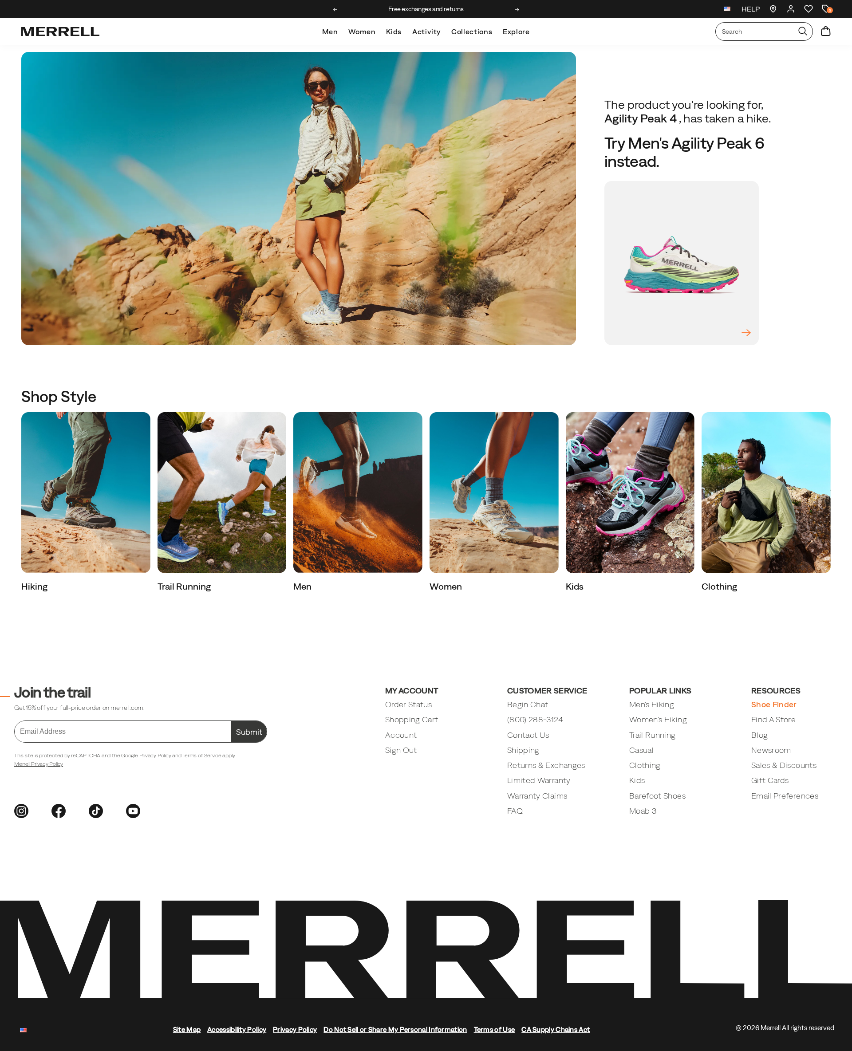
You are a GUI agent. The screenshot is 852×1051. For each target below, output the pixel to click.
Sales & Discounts (783, 765)
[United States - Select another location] (727, 10)
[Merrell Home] (60, 31)
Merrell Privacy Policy (38, 764)
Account (401, 735)
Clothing (720, 586)
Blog (759, 735)
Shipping (523, 750)
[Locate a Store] (773, 9)
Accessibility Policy (236, 1029)
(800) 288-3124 (535, 719)
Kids (394, 31)
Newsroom (771, 750)
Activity (426, 31)
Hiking (35, 586)
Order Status (408, 704)
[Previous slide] (335, 10)
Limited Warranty (539, 780)
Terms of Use (494, 1029)
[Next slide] (517, 10)
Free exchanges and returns (425, 8)
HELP (751, 9)
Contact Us (528, 735)
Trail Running (185, 586)
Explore (516, 31)
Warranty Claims (537, 795)
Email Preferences (784, 795)
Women (361, 31)
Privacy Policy (156, 755)
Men (330, 31)
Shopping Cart (411, 719)
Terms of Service (202, 755)
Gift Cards (770, 780)
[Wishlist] (808, 9)
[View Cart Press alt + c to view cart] (826, 31)
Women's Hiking (658, 719)
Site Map (187, 1029)
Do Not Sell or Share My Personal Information (395, 1029)
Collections (471, 31)
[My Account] (791, 9)
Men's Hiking (651, 704)
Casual (641, 750)
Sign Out (401, 750)
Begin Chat (527, 704)
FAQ (515, 810)
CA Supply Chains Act (555, 1029)
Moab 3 (642, 810)
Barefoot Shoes (657, 795)
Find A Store (773, 719)
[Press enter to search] (803, 31)
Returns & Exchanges (546, 765)
